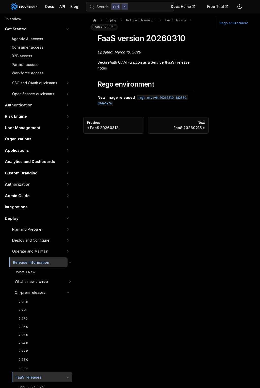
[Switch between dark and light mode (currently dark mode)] (239, 6)
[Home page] (94, 20)
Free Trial (215, 6)
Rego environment (234, 23)
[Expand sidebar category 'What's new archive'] (70, 281)
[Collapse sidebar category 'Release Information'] (70, 262)
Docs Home (181, 6)
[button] (37, 29)
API (62, 6)
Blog (74, 6)
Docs (49, 6)
